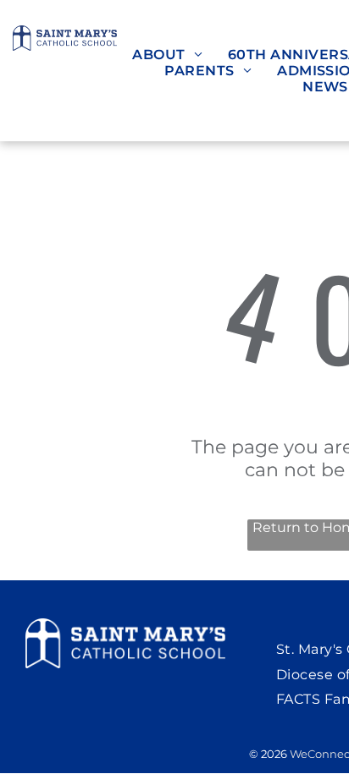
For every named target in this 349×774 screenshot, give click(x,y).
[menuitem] (167, 55)
